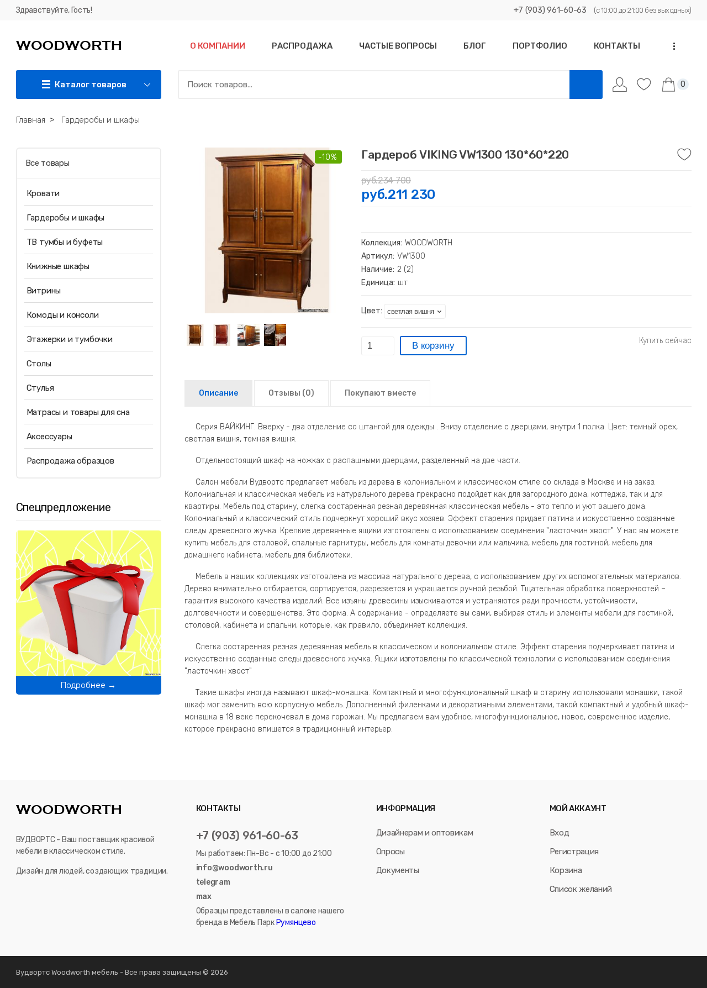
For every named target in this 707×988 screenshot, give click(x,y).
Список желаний (581, 889)
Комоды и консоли (63, 315)
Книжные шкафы (58, 266)
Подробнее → (88, 685)
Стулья (40, 388)
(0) (291, 393)
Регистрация (574, 851)
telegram (213, 882)
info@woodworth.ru (234, 868)
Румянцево (295, 922)
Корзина (566, 870)
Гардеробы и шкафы (66, 218)
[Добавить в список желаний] (684, 155)
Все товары (47, 163)
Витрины (44, 291)
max (204, 896)
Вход (559, 833)
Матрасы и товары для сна (78, 412)
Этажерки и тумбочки (70, 339)
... (670, 46)
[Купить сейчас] (665, 341)
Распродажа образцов (70, 461)
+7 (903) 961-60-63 (550, 10)
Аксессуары (49, 437)
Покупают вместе (380, 393)
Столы (39, 364)
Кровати (43, 193)
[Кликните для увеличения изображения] (267, 230)
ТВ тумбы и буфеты (65, 242)
